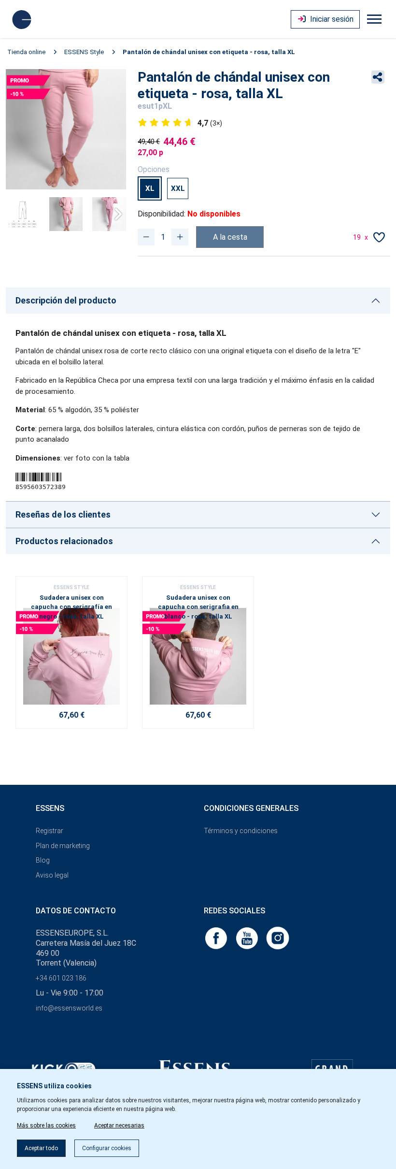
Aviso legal (52, 875)
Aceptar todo (41, 1148)
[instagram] (278, 937)
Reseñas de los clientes (63, 514)
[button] (114, 214)
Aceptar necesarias (119, 1125)
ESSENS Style (84, 52)
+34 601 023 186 (61, 978)
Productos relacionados (64, 541)
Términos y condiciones (241, 831)
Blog (43, 860)
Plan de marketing (63, 846)
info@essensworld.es (69, 1008)
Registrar (49, 831)
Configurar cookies (106, 1148)
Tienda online (26, 52)
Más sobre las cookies (46, 1125)
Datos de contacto (76, 910)
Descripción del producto (65, 300)
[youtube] (248, 937)
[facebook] (217, 937)
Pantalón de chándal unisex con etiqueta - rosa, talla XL (209, 52)
